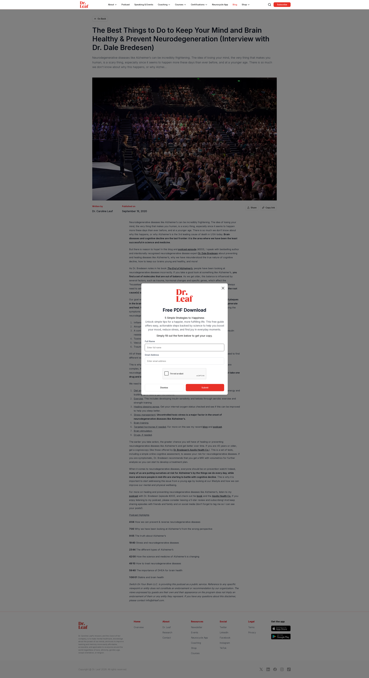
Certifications (198, 4)
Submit (205, 387)
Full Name (150, 341)
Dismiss (164, 387)
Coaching (162, 4)
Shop (244, 4)
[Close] (223, 288)
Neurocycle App (220, 4)
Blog (235, 4)
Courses (179, 4)
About (111, 4)
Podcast (126, 4)
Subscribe (282, 4)
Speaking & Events (143, 4)
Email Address (152, 354)
